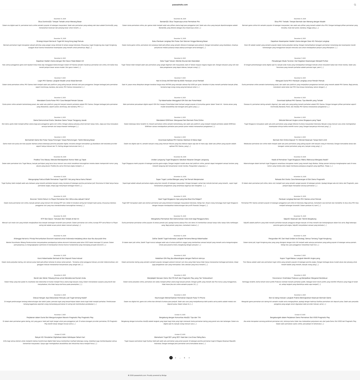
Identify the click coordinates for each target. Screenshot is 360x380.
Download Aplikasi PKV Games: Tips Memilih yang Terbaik (300, 100)
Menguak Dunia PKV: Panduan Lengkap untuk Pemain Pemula (300, 81)
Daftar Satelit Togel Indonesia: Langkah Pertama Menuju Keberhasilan (180, 239)
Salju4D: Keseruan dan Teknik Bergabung (300, 219)
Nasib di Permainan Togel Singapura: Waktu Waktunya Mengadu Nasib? (300, 160)
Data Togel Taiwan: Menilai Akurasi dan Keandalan (180, 61)
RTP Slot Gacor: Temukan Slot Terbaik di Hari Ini (60, 219)
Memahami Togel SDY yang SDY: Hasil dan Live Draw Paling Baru (180, 337)
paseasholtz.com (180, 5)
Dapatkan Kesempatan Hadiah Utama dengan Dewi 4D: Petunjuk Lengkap (300, 41)
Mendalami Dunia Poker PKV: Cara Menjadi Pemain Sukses (60, 100)
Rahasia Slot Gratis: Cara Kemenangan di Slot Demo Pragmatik (300, 179)
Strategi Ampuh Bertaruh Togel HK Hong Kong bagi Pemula (59, 41)
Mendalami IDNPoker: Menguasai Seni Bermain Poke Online (179, 120)
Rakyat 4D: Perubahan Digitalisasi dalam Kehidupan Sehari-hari (60, 337)
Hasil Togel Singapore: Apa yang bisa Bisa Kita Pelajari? (180, 199)
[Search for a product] (355, 4)
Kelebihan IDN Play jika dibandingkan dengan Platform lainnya (180, 258)
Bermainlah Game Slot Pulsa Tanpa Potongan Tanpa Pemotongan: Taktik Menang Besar (60, 140)
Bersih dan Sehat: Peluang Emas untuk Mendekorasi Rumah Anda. (60, 278)
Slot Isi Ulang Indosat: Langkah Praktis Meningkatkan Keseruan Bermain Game (300, 298)
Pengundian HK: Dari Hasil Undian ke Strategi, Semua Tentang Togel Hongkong (300, 239)
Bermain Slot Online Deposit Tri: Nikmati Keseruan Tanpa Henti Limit (300, 140)
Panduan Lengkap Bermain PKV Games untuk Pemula (300, 199)
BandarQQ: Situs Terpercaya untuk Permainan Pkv (180, 22)
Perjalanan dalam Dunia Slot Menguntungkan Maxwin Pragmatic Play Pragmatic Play (60, 317)
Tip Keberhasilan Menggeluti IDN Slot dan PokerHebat (180, 100)
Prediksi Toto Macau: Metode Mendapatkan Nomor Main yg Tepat (60, 160)
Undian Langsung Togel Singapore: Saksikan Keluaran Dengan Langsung (180, 160)
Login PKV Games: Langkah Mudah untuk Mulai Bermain (60, 81)
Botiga (164, 375)
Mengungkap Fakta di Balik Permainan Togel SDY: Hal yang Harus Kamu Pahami (60, 179)
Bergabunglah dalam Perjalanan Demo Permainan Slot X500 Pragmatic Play (300, 317)
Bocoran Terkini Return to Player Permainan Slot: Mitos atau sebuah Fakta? (60, 199)
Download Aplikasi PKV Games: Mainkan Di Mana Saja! (179, 140)
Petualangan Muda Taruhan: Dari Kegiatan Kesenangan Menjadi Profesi (300, 61)
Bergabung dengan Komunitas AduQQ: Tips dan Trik (180, 317)
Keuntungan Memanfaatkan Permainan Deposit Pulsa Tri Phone (180, 298)
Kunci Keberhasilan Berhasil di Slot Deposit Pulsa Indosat (60, 258)
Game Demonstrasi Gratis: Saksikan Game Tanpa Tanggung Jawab (59, 120)
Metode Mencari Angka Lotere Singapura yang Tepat (300, 120)
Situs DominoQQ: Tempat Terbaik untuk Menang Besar (60, 22)
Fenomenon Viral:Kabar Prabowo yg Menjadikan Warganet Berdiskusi (300, 278)
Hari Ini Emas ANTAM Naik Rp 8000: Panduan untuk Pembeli (180, 81)
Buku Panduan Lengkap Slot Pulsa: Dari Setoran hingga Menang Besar (180, 41)
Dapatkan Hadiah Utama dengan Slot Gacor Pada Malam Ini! (60, 61)
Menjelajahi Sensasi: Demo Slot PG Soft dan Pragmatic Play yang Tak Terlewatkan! (180, 278)
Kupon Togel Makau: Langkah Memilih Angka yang (300, 258)
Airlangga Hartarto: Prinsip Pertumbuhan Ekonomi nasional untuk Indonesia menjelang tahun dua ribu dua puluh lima (60, 239)
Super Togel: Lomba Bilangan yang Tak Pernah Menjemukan (180, 179)
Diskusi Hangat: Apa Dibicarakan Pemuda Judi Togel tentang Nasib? (60, 298)
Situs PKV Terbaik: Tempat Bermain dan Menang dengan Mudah (300, 22)
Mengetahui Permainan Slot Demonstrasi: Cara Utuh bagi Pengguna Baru (180, 219)
